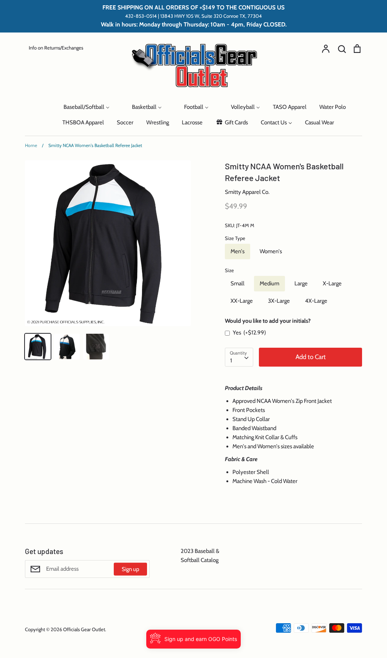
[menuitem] (41, 106)
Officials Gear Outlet (84, 629)
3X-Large (279, 300)
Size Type (235, 238)
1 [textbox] (231, 360)
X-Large (332, 283)
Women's (271, 251)
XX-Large (242, 300)
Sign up (130, 568)
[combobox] (239, 357)
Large (301, 283)
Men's (238, 251)
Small (238, 283)
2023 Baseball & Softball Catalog (200, 556)
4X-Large (316, 300)
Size (229, 270)
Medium (269, 283)
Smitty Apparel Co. (247, 192)
